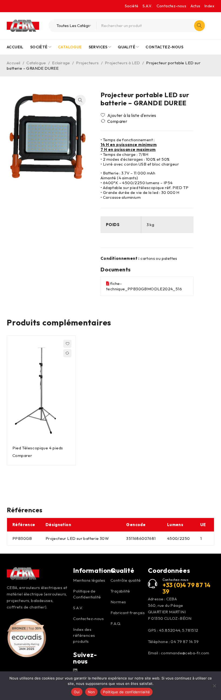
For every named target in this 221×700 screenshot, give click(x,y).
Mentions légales (89, 580)
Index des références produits (84, 635)
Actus (196, 6)
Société (132, 6)
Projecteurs (87, 62)
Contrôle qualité (125, 580)
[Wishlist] (129, 115)
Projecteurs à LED (122, 62)
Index (209, 6)
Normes (118, 601)
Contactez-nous (172, 6)
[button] (80, 100)
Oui (77, 692)
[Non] (214, 685)
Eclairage (61, 62)
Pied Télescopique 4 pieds (37, 447)
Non (91, 692)
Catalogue (36, 62)
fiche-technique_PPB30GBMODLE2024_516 (144, 286)
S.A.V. (147, 6)
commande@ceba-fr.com (185, 652)
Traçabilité (120, 591)
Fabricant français (127, 612)
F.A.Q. (115, 623)
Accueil (13, 62)
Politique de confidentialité (126, 692)
